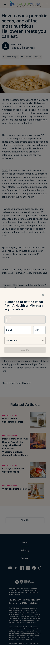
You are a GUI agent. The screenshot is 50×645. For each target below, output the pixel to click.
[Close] (43, 295)
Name (8, 318)
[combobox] (25, 340)
